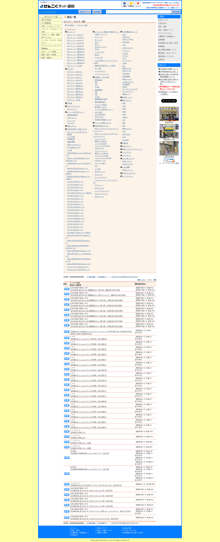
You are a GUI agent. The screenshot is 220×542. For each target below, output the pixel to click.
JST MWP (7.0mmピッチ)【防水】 (79, 233)
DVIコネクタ (126, 71)
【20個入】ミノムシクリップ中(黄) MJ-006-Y (88, 360)
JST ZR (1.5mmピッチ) (75, 190)
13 (136, 277)
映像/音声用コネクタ (101, 126)
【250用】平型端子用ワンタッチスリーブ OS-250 (89, 453)
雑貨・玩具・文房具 (48, 55)
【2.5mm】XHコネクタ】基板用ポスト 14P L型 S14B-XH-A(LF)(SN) (96, 321)
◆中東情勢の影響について (168, 69)
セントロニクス (127, 91)
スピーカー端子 (100, 163)
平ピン (97, 44)
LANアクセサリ (127, 48)
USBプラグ (126, 37)
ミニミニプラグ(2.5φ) (102, 146)
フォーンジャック (101, 151)
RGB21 (124, 87)
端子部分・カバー (101, 107)
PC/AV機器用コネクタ (129, 32)
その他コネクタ (127, 82)
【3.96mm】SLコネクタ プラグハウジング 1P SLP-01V (91, 490)
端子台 (97, 55)
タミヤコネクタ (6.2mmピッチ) (78, 267)
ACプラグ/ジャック (73, 106)
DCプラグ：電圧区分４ (75, 92)
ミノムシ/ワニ (100, 52)
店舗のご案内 (102, 533)
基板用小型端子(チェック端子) (105, 66)
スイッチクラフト (101, 177)
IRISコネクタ (99, 197)
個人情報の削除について (167, 50)
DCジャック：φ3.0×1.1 (75, 40)
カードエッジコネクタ (130, 89)
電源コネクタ (71, 126)
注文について (163, 20)
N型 (123, 126)
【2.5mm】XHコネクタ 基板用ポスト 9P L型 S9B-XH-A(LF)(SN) (95, 290)
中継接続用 (71, 139)
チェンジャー (127, 60)
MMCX (124, 117)
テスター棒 (98, 58)
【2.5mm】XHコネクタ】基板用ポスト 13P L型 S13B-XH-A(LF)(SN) (96, 316)
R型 (96, 82)
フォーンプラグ (100, 139)
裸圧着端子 (98, 80)
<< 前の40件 (90, 277)
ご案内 (124, 6)
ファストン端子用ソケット (104, 109)
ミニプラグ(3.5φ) (101, 144)
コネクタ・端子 (82, 25)
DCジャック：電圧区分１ (76, 49)
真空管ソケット (127, 97)
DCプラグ (70, 69)
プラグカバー (126, 155)
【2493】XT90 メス (77, 432)
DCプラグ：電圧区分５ (75, 94)
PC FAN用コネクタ (73, 147)
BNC (124, 103)
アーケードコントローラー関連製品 (51, 47)
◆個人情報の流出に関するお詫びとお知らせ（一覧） (168, 81)
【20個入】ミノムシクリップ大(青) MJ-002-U (88, 386)
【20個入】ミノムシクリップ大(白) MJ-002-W (88, 370)
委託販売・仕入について (167, 53)
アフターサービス (164, 33)
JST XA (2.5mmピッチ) (75, 213)
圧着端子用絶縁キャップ (103, 120)
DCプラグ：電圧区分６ (75, 97)
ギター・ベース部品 (48, 51)
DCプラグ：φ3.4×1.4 (74, 80)
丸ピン (97, 42)
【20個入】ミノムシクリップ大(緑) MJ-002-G (88, 375)
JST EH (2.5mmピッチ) (75, 201)
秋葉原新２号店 (169, 139)
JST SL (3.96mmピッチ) (75, 221)
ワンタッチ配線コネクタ (102, 123)
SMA (124, 109)
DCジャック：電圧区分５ (76, 60)
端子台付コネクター (129, 173)
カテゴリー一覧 (50, 16)
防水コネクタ (126, 146)
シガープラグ (126, 152)
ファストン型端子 (101, 105)
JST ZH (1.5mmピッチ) (75, 184)
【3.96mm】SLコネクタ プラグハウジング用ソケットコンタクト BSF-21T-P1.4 (100, 511)
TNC (124, 106)
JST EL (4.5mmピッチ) (75, 224)
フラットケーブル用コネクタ (77, 132)
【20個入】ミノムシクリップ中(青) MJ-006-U (88, 354)
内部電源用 (126, 76)
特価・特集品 (46, 58)
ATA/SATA (126, 74)
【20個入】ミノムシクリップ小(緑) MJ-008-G (88, 406)
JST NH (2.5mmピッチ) (75, 204)
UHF (124, 131)
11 (130, 277)
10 (127, 277)
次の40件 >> (102, 277)
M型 (123, 123)
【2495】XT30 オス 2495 (80, 443)
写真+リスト (141, 280)
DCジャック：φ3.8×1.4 (75, 46)
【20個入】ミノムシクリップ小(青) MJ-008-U (88, 417)
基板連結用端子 (72, 115)
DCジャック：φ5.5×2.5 (75, 37)
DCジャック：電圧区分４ (76, 57)
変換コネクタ (127, 68)
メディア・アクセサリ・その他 (51, 30)
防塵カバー (126, 94)
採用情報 (161, 40)
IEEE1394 (125, 42)
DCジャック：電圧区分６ (76, 63)
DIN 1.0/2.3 (126, 134)
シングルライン (100, 71)
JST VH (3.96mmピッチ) (75, 218)
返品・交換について (165, 30)
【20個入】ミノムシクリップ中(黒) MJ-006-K (88, 365)
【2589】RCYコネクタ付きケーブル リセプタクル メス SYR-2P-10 (96, 485)
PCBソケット (72, 118)
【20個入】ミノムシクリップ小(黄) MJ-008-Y (88, 422)
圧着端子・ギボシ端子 (102, 77)
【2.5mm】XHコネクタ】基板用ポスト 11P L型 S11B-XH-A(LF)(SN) (96, 305)
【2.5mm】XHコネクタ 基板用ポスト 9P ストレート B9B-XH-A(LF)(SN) (98, 295)
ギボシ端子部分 (100, 114)
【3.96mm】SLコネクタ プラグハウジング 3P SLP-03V (91, 501)
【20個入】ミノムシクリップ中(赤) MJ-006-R (88, 349)
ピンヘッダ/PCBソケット (75, 112)
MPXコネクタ (127, 161)
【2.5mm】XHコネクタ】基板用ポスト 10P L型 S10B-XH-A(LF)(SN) (96, 300)
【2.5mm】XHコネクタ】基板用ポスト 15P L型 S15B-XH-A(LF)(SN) (96, 326)
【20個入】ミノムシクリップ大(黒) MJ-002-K (88, 396)
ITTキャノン (99, 185)
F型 (123, 120)
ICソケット (98, 40)
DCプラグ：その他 (73, 100)
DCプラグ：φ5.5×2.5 (74, 74)
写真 (154, 280)
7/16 (124, 137)
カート (138, 6)
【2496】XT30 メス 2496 (80, 448)
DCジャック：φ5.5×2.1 (75, 35)
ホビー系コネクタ (128, 158)
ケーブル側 (71, 137)
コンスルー (71, 123)
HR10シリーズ (127, 170)
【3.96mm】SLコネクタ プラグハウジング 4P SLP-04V (91, 506)
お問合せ (131, 6)
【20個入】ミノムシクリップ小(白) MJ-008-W (88, 401)
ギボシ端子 (98, 112)
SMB (124, 112)
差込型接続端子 (100, 102)
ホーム (73, 528)
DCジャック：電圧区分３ (76, 54)
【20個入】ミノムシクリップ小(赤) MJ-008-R (88, 412)
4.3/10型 (125, 140)
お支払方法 (162, 23)
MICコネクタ (99, 188)
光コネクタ (98, 175)
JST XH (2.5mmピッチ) (75, 216)
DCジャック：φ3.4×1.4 (75, 43)
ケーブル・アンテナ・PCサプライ (51, 41)
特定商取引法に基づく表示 (168, 43)
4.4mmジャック (100, 160)
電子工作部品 (46, 20)
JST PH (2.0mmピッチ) (75, 199)
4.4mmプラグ (99, 148)
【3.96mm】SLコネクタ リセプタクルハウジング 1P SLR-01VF (94, 519)
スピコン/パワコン (101, 194)
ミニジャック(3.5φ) (101, 156)
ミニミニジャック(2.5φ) (103, 158)
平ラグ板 (98, 68)
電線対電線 (71, 142)
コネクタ (125, 56)
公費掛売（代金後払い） (167, 36)
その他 (69, 150)
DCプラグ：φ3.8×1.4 (74, 83)
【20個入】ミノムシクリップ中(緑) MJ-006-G (88, 344)
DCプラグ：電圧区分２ (75, 86)
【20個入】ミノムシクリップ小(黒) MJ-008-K (88, 427)
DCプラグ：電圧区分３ (75, 89)
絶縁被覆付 (98, 90)
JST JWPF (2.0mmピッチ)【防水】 (79, 193)
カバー (124, 58)
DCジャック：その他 (74, 66)
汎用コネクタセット (74, 145)
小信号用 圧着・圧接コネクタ (77, 129)
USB (124, 35)
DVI (123, 66)
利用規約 (161, 46)
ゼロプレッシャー (101, 47)
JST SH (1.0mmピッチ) (75, 182)
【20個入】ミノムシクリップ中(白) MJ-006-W (88, 339)
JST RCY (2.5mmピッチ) (75, 207)
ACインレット (72, 109)
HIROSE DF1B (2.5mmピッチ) (77, 168)
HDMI (124, 63)
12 (133, 277)
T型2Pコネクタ (127, 164)
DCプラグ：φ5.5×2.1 (74, 72)
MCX (124, 114)
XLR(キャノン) (100, 172)
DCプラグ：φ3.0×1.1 (74, 77)
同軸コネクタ (126, 100)
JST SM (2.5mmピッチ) (75, 210)
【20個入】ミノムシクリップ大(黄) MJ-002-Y (88, 391)
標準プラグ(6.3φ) (101, 141)
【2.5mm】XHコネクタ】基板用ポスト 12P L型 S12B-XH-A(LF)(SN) (96, 311)
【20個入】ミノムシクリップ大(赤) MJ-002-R (88, 380)
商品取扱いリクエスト (166, 56)
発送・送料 (162, 26)
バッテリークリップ (102, 74)
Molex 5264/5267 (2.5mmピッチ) (78, 251)
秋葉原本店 (169, 122)
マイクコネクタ (127, 176)
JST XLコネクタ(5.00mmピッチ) (78, 270)
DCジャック (71, 32)
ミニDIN (98, 169)
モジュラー (126, 51)
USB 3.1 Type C (127, 39)
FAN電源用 (126, 84)
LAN (124, 45)
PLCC (97, 49)
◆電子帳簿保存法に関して (168, 71)
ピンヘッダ (71, 121)
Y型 (96, 85)
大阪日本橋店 (169, 157)
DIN (96, 166)
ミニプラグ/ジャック (102, 191)
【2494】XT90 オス (77, 438)
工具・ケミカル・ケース (50, 26)
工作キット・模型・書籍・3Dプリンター (51, 36)
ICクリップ (98, 37)
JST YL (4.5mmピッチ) (75, 227)
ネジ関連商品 (46, 23)
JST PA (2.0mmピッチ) (75, 196)
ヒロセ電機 (126, 167)
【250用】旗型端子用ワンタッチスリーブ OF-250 (89, 469)
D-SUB (125, 53)
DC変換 (69, 103)
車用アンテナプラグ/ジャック (132, 149)
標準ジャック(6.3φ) (101, 153)
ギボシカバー (99, 117)
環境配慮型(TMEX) (101, 99)
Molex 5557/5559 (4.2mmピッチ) (78, 264)
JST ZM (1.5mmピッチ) (75, 187)
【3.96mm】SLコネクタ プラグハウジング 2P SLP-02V (91, 496)
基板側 (69, 134)
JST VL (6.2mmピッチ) (75, 230)
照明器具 (125, 143)
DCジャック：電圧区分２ (76, 52)
